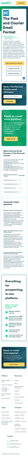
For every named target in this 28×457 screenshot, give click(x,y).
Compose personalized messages (5, 389)
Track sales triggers (7, 385)
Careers (17, 394)
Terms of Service (6, 418)
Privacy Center (19, 403)
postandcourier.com (8, 220)
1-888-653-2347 (14, 440)
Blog (16, 383)
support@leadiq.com (15, 444)
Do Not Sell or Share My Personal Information (7, 423)
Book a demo (14, 364)
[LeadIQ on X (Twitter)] (23, 454)
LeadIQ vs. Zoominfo (20, 412)
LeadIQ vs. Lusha (19, 418)
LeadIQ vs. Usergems (20, 428)
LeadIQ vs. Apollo (19, 415)
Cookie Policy (5, 415)
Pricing (17, 380)
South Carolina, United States (11, 37)
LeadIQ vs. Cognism (20, 421)
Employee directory (14, 73)
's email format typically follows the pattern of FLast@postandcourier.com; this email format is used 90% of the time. (14, 239)
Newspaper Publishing (8, 36)
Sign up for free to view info (14, 63)
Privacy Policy (5, 412)
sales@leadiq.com (14, 447)
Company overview (14, 68)
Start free (21, 3)
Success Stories (6, 398)
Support (17, 391)
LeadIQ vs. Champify (20, 431)
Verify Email (9, 101)
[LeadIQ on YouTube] (25, 454)
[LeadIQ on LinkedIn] (24, 454)
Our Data (17, 400)
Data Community (19, 397)
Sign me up (11, 139)
